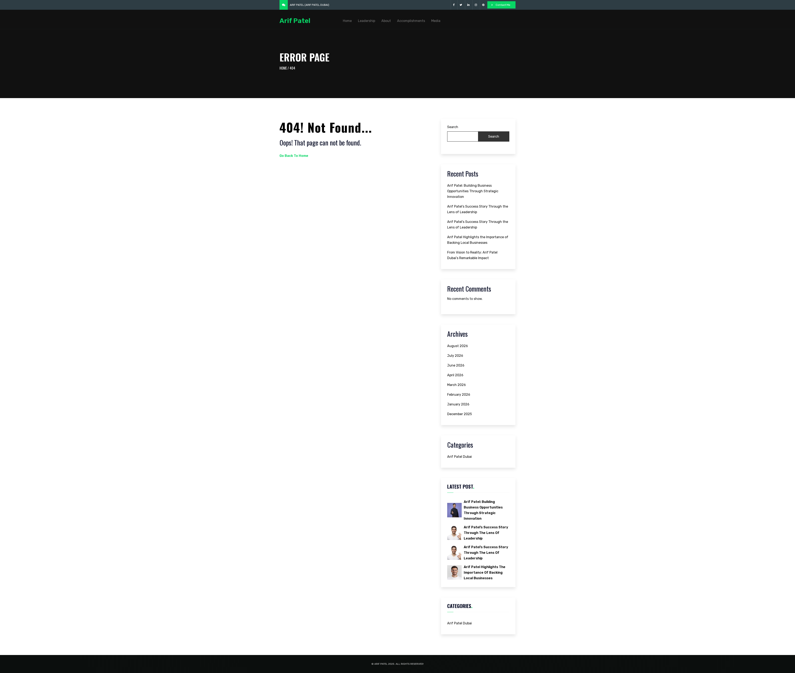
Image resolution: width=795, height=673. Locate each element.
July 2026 (455, 356)
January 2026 (458, 404)
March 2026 (456, 385)
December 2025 (459, 414)
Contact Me (503, 4)
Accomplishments (411, 21)
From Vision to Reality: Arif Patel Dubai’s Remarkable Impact (472, 255)
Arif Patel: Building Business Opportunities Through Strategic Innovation (472, 191)
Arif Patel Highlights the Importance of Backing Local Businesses (477, 240)
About (386, 21)
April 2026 (455, 375)
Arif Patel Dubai (459, 457)
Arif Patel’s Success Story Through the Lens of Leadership (477, 209)
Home (347, 21)
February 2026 (458, 395)
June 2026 (455, 365)
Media (435, 21)
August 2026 (457, 346)
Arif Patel (294, 21)
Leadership (366, 21)
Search (452, 127)
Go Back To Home (293, 156)
